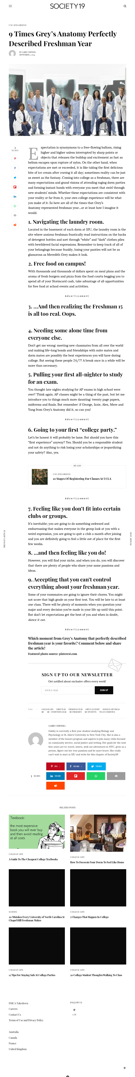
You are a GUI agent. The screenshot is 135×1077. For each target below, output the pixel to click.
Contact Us (15, 1014)
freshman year (75, 709)
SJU (42, 712)
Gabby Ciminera (29, 52)
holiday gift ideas (111, 709)
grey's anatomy (92, 709)
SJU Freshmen (75, 712)
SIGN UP (104, 690)
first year (61, 709)
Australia (14, 1032)
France (12, 1043)
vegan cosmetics (107, 712)
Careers (13, 1009)
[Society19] (67, 6)
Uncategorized (17, 25)
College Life (47, 709)
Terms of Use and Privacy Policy (26, 1020)
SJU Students (90, 712)
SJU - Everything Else (56, 712)
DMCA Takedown (18, 1003)
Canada (13, 1037)
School (13, 911)
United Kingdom (18, 1049)
